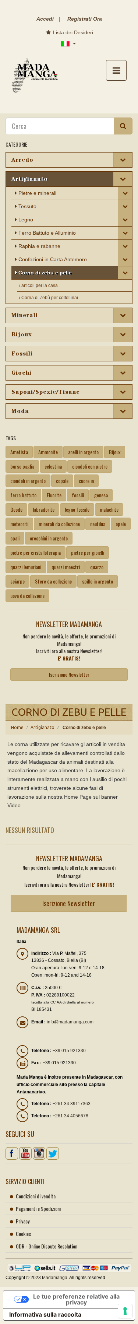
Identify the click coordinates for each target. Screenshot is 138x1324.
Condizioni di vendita (36, 1196)
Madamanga (54, 1277)
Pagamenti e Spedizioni (38, 1208)
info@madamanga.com (70, 1021)
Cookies (23, 1233)
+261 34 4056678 (70, 1115)
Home (17, 727)
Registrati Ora (84, 19)
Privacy (22, 1221)
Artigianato (42, 727)
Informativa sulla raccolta (45, 1314)
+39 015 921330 (69, 1050)
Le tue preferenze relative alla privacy (76, 1299)
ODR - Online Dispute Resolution (46, 1246)
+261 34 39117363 (72, 1103)
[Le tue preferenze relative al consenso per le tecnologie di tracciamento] (125, 1311)
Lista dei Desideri (72, 32)
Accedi (45, 19)
